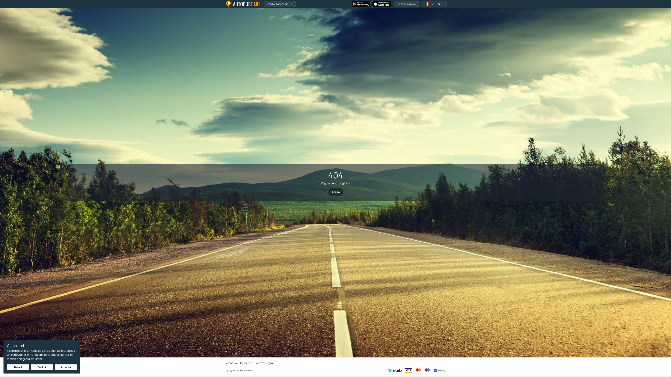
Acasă (335, 192)
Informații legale (265, 363)
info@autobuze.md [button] (277, 4)
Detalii (18, 367)
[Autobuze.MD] (242, 4)
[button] (429, 4)
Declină (42, 367)
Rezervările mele (407, 4)
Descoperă (231, 363)
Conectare (246, 363)
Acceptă (66, 367)
